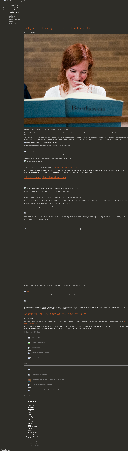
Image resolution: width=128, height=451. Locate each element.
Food (29, 411)
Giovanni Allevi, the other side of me (45, 177)
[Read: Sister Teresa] (29, 338)
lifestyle (30, 416)
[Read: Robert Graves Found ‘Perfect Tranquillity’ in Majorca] (29, 391)
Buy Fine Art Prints (37, 369)
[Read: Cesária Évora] (29, 349)
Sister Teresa (36, 337)
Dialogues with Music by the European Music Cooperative (57, 28)
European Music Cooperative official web (66, 167)
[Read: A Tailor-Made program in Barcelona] (29, 386)
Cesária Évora (36, 347)
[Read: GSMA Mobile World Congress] (29, 354)
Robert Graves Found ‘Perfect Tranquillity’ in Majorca (47, 389)
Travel (30, 430)
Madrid (30, 418)
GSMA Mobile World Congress (40, 352)
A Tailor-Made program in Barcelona (42, 384)
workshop (31, 434)
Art (29, 403)
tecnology (31, 428)
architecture (32, 402)
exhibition (31, 409)
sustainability (32, 427)
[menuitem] (14, 4)
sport (29, 425)
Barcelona (31, 405)
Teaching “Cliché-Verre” (39, 342)
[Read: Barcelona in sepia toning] (29, 359)
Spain (30, 423)
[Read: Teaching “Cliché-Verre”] (29, 343)
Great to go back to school (39, 374)
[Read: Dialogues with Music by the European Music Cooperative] (29, 380)
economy (31, 407)
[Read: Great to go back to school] (29, 375)
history (30, 412)
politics (30, 421)
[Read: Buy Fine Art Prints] (29, 370)
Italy (29, 414)
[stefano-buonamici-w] (15, 1)
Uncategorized (32, 432)
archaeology (32, 400)
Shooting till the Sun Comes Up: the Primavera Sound (55, 314)
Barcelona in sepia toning (39, 357)
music (30, 419)
